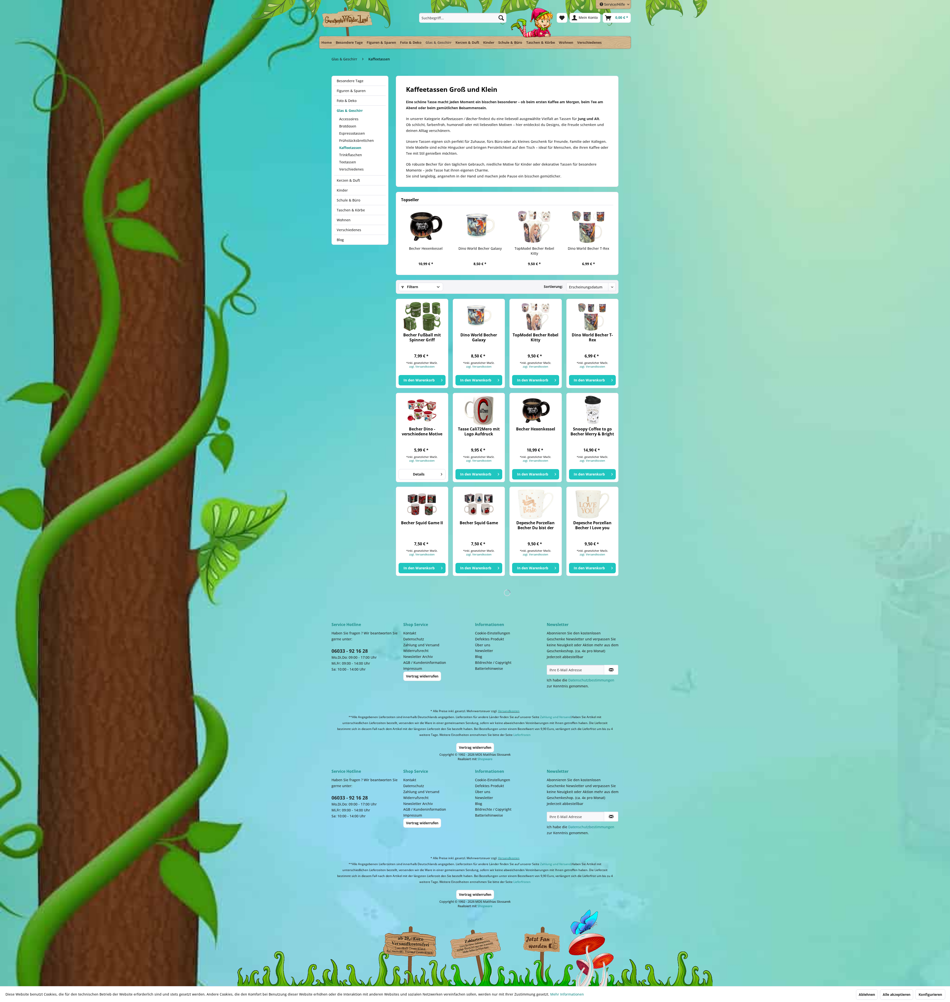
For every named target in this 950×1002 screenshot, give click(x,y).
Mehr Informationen (567, 994)
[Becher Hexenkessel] (425, 226)
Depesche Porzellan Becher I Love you (592, 525)
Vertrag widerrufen (422, 676)
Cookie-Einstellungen (492, 633)
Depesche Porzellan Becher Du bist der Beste (535, 525)
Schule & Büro (348, 200)
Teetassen (347, 162)
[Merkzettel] (562, 18)
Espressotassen (352, 133)
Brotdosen (347, 126)
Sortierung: (553, 286)
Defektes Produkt (489, 639)
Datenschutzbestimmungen (591, 680)
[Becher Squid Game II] (422, 504)
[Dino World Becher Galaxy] (480, 226)
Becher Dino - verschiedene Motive (422, 431)
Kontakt (409, 633)
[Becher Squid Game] (478, 504)
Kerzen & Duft (348, 180)
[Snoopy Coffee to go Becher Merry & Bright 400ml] (592, 410)
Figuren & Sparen (351, 90)
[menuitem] (462, 18)
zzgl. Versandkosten (422, 366)
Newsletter (484, 650)
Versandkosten (509, 711)
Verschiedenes (351, 169)
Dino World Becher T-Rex (588, 248)
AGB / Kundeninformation (424, 662)
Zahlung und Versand (421, 645)
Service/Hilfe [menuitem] (614, 4)
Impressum (412, 668)
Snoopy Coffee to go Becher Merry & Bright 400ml (592, 431)
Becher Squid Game (479, 523)
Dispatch (409, 944)
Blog (340, 239)
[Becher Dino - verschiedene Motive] (422, 410)
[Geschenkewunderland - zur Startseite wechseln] (347, 21)
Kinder (342, 190)
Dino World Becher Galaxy (480, 248)
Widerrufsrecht (415, 650)
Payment (480, 942)
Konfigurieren (930, 994)
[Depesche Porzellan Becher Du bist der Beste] (535, 504)
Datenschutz (413, 639)
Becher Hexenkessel (426, 248)
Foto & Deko (346, 100)
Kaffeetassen (350, 147)
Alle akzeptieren (896, 994)
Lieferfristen (522, 735)
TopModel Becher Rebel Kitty (534, 251)
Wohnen (344, 220)
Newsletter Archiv (418, 656)
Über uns (482, 645)
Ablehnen (867, 994)
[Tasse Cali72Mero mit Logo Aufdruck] (478, 410)
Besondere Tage (350, 80)
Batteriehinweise (489, 668)
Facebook (541, 942)
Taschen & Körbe (351, 210)
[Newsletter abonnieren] (611, 670)
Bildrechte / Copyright (493, 662)
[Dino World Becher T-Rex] (588, 226)
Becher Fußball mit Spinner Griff (422, 337)
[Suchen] (501, 18)
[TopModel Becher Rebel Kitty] (534, 226)
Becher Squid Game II (422, 523)
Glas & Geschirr (350, 110)
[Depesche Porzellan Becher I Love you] (592, 504)
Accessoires (348, 119)
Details (419, 474)
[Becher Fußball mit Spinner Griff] (422, 316)
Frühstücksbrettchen (356, 140)
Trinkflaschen (350, 154)
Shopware (484, 759)
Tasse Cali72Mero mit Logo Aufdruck (479, 431)
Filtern (412, 286)
